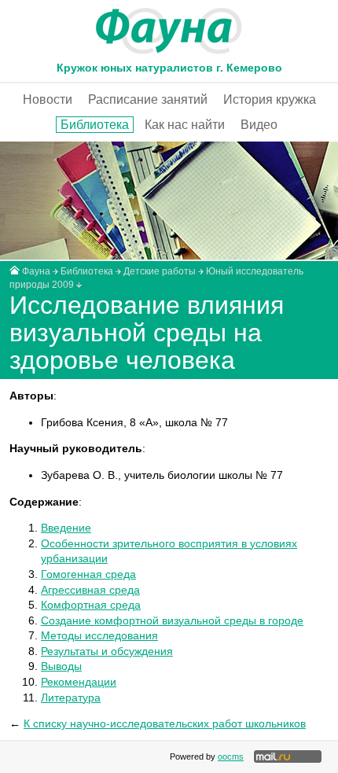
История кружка (269, 99)
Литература (71, 697)
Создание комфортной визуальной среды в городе (172, 620)
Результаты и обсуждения (107, 651)
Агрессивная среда (90, 589)
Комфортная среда (91, 604)
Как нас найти (185, 124)
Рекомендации (78, 681)
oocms (231, 756)
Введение (66, 527)
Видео (259, 124)
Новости (47, 99)
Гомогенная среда (88, 574)
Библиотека (95, 124)
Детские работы (159, 271)
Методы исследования (99, 635)
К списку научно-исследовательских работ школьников (165, 723)
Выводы (61, 666)
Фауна (36, 271)
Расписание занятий (148, 99)
